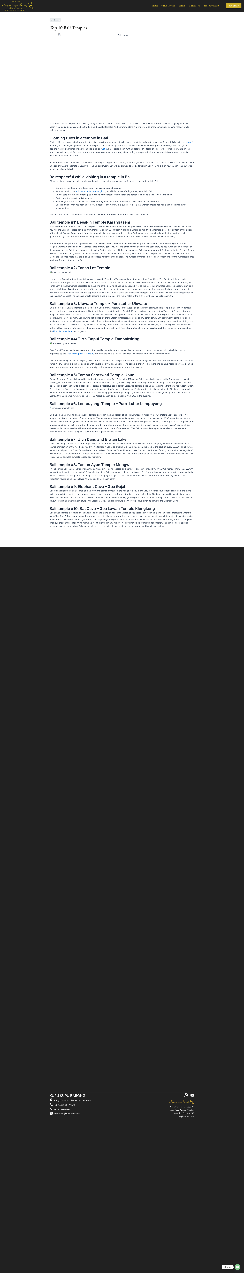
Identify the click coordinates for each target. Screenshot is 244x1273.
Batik (104, 149)
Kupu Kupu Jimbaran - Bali (184, 1113)
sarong (188, 142)
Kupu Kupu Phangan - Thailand (182, 1110)
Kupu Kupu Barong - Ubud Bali (182, 1106)
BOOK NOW (234, 6)
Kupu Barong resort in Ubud (80, 353)
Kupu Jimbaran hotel (63, 331)
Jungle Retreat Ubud (186, 1116)
